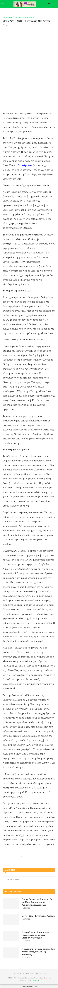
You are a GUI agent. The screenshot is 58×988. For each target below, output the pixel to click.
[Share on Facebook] (26, 856)
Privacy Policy (41, 973)
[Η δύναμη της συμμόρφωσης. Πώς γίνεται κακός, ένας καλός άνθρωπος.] (11, 952)
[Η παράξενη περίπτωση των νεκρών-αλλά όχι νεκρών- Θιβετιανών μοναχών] (11, 936)
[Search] (55, 4)
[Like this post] (23, 856)
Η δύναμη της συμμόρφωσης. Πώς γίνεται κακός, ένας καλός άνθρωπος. (38, 952)
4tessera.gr (35, 980)
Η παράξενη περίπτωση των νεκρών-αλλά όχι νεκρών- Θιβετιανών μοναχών (35, 935)
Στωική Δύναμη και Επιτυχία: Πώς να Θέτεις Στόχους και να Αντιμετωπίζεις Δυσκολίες (38, 902)
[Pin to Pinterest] (30, 856)
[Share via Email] (35, 856)
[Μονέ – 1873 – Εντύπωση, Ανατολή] (11, 919)
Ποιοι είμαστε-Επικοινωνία (22, 973)
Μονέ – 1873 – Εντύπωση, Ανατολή (38, 916)
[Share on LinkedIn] (32, 856)
